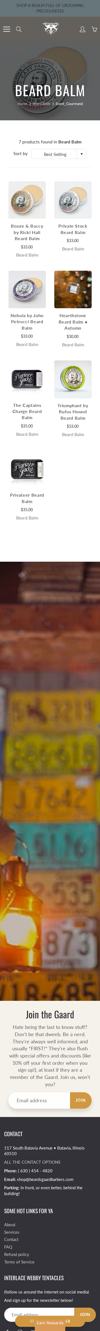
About (9, 1224)
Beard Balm (41, 103)
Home (22, 103)
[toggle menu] (6, 29)
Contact (11, 1239)
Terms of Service (19, 1262)
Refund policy (16, 1254)
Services (11, 1232)
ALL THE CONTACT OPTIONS (32, 1162)
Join (81, 1100)
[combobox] (59, 154)
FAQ (8, 1247)
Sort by (20, 153)
